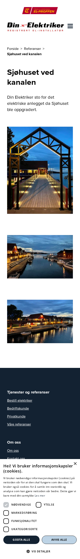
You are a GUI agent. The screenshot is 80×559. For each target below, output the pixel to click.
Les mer (40, 495)
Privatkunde (16, 416)
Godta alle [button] (21, 540)
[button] (40, 551)
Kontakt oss (16, 458)
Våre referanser (19, 424)
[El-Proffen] (40, 10)
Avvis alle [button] (59, 540)
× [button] (75, 463)
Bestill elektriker (19, 400)
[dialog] (40, 509)
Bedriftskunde (18, 408)
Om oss (13, 450)
